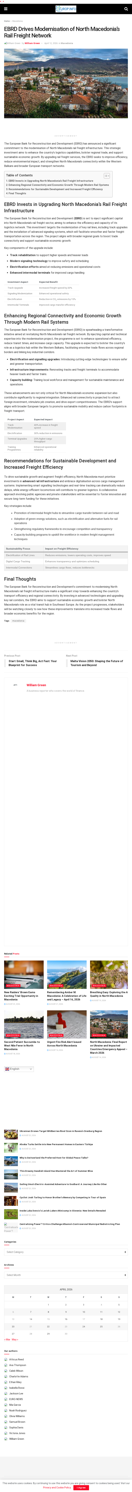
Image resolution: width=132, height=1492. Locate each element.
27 (13, 1333)
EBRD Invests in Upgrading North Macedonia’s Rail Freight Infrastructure (51, 180)
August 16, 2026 (56, 1050)
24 (83, 1326)
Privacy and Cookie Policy (57, 1487)
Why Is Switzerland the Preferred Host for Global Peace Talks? (54, 1157)
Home (7, 21)
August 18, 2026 (13, 1054)
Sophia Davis (16, 1427)
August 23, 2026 (13, 1004)
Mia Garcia (15, 1404)
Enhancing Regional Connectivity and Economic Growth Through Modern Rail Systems (59, 185)
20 (13, 1326)
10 (83, 1312)
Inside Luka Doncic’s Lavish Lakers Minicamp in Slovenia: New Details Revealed (63, 1210)
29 (48, 1333)
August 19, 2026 (99, 1000)
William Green (32, 43)
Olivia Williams (17, 1416)
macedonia (18, 621)
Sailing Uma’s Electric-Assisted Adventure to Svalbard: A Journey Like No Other (63, 1184)
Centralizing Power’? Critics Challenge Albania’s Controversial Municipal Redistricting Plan (70, 1224)
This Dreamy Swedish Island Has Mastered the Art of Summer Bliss (56, 1171)
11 (101, 1312)
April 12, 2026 (51, 43)
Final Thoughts (17, 193)
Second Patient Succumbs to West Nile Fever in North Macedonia (22, 1045)
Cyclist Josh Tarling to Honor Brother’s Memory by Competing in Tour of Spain (63, 1197)
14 (31, 1319)
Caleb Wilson (16, 1370)
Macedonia (17, 21)
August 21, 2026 (56, 1004)
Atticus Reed (16, 1359)
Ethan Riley (15, 1382)
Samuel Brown (17, 1421)
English (14, 1068)
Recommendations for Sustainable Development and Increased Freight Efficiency (56, 189)
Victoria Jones (17, 1433)
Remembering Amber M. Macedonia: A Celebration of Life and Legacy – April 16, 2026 (66, 996)
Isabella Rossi (16, 1387)
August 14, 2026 (99, 1057)
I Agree (81, 1487)
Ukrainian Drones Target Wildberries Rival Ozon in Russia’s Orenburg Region (61, 1131)
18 (101, 1319)
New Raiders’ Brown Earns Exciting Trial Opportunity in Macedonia (21, 996)
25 (101, 1326)
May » (15, 1339)
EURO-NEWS (16, 1399)
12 (119, 1312)
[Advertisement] (66, 127)
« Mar (7, 1339)
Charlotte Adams (18, 1376)
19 (119, 1319)
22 (48, 1326)
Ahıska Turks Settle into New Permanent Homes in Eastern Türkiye (56, 1144)
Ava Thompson (17, 1365)
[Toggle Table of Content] (105, 176)
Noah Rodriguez (18, 1410)
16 (66, 1319)
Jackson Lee (16, 1393)
